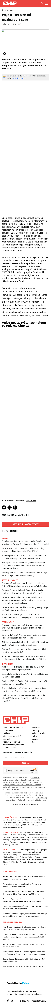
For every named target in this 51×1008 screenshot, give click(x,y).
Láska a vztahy (23, 822)
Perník (44, 840)
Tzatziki (25, 840)
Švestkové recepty (17, 842)
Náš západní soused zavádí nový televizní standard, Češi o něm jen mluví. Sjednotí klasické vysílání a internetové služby (23, 565)
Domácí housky (31, 842)
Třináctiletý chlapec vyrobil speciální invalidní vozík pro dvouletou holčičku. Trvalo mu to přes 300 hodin (23, 893)
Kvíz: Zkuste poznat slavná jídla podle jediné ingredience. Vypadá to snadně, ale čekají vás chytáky (24, 928)
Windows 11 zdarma (10, 857)
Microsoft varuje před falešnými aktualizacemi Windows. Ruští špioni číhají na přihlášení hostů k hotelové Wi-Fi (23, 628)
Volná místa (8, 730)
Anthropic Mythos (26, 857)
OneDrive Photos (9, 855)
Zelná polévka (14, 840)
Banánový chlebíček (35, 835)
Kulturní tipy (35, 822)
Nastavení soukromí (11, 742)
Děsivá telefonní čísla (27, 817)
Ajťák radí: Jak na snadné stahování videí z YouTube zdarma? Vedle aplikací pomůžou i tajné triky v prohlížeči (23, 698)
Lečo (6, 842)
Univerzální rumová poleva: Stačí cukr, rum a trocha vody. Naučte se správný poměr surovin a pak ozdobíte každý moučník (24, 936)
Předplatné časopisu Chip (14, 728)
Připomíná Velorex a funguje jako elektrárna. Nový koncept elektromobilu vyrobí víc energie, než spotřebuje (25, 915)
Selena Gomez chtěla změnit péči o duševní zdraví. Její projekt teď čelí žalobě (23, 960)
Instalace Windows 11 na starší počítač (26, 852)
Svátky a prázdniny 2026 (17, 825)
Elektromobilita (37, 860)
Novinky (10, 10)
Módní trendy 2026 (35, 825)
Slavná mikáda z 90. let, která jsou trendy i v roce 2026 (23, 966)
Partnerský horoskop (20, 820)
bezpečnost (8, 622)
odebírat (26, 763)
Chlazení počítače (27, 850)
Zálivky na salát (32, 837)
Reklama (6, 733)
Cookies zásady (9, 747)
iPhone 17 (6, 862)
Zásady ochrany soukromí (13, 745)
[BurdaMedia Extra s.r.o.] (16, 720)
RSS (33, 742)
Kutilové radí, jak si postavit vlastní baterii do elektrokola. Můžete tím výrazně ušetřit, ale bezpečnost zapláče (24, 900)
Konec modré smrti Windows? (29, 855)
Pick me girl (34, 820)
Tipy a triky (7, 664)
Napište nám (31, 501)
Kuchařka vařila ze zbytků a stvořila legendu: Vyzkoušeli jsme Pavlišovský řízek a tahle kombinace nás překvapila (24, 953)
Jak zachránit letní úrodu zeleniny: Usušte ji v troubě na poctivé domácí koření (23, 945)
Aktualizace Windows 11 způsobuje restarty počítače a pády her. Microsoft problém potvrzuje (25, 907)
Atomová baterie (41, 857)
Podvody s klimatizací (28, 862)
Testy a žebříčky (10, 580)
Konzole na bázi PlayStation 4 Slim (17, 860)
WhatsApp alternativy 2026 (13, 827)
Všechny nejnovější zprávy (25, 524)
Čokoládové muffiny (18, 835)
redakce (5, 24)
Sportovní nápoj (18, 837)
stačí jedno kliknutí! (18, 78)
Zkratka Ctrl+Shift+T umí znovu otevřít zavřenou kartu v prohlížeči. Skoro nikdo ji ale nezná (23, 878)
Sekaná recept (35, 840)
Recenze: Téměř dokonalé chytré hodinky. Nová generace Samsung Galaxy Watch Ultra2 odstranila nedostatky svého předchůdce (23, 600)
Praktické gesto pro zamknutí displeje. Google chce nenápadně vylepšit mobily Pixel (22, 885)
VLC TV (15, 862)
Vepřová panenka (26, 832)
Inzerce (35, 739)
